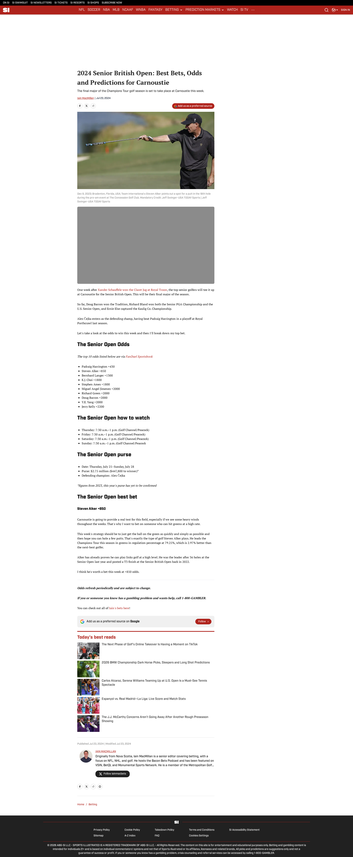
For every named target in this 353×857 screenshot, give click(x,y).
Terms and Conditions (201, 830)
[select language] (335, 10)
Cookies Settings (199, 835)
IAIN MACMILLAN (105, 751)
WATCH (232, 10)
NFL (82, 10)
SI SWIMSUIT (20, 2)
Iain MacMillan (85, 98)
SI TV (244, 10)
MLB (116, 10)
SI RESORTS (77, 2)
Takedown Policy (164, 830)
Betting (93, 804)
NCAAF (127, 10)
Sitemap (98, 835)
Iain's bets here (119, 608)
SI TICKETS (61, 2)
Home (80, 804)
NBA (106, 10)
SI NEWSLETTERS (41, 2)
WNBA (141, 10)
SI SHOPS (93, 2)
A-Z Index (130, 835)
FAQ (157, 835)
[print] (99, 786)
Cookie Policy (132, 830)
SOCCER (94, 10)
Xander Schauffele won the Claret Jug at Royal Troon (132, 290)
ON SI (6, 2)
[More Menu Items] (253, 10)
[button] (174, 10)
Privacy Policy (102, 830)
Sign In (345, 10)
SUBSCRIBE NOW (112, 2)
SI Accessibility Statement (244, 830)
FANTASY (155, 10)
